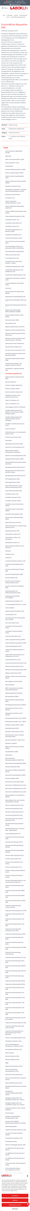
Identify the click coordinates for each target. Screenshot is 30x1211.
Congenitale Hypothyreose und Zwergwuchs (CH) (14, 270)
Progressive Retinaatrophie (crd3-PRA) (14, 924)
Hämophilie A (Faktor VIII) (12, 534)
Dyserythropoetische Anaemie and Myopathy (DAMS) (15, 354)
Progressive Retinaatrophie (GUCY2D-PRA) (13, 953)
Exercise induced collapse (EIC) (14, 392)
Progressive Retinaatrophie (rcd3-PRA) (14, 1008)
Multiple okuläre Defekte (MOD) (14, 725)
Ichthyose (8, 551)
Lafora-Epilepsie (9, 608)
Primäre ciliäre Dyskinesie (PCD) (14, 855)
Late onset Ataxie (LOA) (12, 623)
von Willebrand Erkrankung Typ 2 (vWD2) (14, 1154)
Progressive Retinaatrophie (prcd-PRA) (15, 988)
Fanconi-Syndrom (10, 429)
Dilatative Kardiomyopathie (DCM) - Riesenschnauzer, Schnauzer (15, 339)
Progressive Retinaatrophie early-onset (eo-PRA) (14, 1026)
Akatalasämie (9, 166)
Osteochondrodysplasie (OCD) (13, 808)
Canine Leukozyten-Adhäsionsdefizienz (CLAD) (13, 202)
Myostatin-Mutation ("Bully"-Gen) (15, 740)
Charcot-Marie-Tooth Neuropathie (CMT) (15, 242)
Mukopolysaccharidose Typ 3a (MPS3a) (14, 709)
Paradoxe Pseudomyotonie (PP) (14, 812)
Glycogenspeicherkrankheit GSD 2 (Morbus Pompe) (15, 471)
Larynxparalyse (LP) (11, 614)
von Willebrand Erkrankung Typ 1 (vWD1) (14, 1149)
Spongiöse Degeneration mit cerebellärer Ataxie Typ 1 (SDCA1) (14, 1098)
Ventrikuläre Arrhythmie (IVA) (14, 1138)
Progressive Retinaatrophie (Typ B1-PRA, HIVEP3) (15, 1018)
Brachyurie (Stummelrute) (12, 194)
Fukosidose (8, 440)
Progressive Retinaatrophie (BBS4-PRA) (15, 896)
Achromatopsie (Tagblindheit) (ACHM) (13, 151)
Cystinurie (8, 288)
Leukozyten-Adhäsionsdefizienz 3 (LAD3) (15, 650)
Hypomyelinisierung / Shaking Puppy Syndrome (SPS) (16, 526)
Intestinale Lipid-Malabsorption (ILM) (14, 565)
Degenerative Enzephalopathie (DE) (15, 296)
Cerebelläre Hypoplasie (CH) (13, 234)
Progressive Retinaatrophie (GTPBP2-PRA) (15, 948)
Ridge (6, 1063)
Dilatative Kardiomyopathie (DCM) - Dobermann (15, 334)
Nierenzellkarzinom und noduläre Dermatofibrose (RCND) (15, 801)
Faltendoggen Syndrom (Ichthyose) (15, 407)
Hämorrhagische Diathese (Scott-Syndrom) (14, 546)
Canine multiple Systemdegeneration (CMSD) (16, 212)
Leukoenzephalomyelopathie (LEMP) (15, 643)
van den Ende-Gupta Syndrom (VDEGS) (13, 1134)
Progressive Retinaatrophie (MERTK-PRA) (15, 966)
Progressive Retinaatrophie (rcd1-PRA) (14, 993)
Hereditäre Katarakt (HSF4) (13, 497)
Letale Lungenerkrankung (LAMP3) (15, 639)
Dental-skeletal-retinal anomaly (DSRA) (14, 315)
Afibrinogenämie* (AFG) (12, 163)
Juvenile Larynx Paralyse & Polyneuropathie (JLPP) (12, 581)
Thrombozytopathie (11, 1126)
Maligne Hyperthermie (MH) (13, 673)
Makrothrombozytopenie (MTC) (14, 666)
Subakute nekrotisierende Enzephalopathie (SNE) (12, 1117)
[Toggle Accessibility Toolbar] (28, 1204)
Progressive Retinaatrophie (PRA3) (15, 981)
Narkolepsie (8, 755)
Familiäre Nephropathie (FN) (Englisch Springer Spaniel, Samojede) (13, 418)
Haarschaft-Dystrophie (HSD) (13, 490)
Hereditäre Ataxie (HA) (11, 494)
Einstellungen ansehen (15, 1205)
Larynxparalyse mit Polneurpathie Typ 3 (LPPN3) (15, 618)
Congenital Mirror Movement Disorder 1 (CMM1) (13, 262)
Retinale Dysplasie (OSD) (12, 1056)
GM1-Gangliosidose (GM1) (12, 479)
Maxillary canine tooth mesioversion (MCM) (15, 677)
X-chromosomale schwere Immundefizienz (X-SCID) (12, 1169)
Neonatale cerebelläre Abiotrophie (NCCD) (15, 771)
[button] (27, 1176)
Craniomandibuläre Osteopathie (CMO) (14, 284)
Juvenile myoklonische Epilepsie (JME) (14, 586)
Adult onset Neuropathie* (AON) (14, 159)
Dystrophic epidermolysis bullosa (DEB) (14, 359)
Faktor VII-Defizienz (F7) (12, 400)
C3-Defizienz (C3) (10, 198)
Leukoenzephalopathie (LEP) (13, 646)
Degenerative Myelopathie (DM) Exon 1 (16, 300)
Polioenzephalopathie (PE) (12, 833)
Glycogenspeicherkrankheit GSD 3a (15, 475)
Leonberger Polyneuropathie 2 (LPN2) (14, 632)
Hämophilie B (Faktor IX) (12, 542)
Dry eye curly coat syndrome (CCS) (15, 350)
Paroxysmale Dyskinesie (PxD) (14, 815)
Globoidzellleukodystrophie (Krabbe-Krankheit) (15, 463)
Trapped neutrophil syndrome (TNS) (15, 1130)
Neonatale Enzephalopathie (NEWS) (15, 775)
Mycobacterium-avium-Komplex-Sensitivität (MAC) (14, 735)
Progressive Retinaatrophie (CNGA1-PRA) (15, 901)
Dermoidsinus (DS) (10, 323)
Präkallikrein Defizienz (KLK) (13, 1041)
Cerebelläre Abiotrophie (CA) (13, 223)
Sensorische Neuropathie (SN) (13, 1074)
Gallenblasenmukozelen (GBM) (14, 444)
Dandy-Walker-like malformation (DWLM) (14, 292)
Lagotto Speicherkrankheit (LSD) (14, 611)
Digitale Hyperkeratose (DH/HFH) (14, 326)
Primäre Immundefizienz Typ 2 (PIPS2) (14, 863)
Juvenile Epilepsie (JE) (11, 577)
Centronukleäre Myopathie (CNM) (15, 216)
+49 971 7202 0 (20, 1)
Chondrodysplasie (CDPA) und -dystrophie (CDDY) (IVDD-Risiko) (14, 247)
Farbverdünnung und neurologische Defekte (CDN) (15, 433)
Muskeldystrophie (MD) (12, 728)
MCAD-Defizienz (9, 685)
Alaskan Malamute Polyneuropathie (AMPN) (15, 182)
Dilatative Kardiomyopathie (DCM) (15, 330)
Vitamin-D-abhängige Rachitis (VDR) (15, 1145)
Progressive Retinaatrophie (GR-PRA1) (14, 938)
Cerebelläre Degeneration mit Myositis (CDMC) (13, 230)
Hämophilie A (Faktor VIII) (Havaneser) (12, 538)
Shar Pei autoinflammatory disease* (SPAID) (15, 1078)
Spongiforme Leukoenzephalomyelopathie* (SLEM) (14, 1092)
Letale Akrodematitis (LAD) (13, 636)
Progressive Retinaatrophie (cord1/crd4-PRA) (13, 906)
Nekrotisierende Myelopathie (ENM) (15, 763)
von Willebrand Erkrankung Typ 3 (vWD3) (14, 1159)
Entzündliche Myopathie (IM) (13, 373)
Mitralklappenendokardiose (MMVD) (15, 705)
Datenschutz (15, 1208)
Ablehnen (15, 1200)
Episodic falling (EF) (10, 382)
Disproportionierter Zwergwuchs (14, 343)
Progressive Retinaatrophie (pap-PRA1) (14, 976)
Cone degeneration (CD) (12, 258)
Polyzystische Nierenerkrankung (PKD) (14, 837)
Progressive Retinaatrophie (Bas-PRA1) (14, 886)
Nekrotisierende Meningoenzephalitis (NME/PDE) (14, 759)
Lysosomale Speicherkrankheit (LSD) (15, 663)
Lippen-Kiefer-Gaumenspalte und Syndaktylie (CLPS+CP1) (14, 655)
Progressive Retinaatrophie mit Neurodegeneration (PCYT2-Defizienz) (14, 1032)
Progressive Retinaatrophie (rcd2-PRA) (14, 1003)
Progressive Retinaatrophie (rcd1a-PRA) (15, 998)
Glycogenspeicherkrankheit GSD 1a (15, 467)
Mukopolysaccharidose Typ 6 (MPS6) (15, 718)
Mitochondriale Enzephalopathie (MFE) (14, 700)
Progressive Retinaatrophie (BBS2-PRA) (15, 891)
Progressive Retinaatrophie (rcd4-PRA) (14, 1013)
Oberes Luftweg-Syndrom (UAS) (14, 805)
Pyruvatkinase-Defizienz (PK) (13, 1049)
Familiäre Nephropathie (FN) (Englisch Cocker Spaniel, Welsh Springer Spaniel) (14, 412)
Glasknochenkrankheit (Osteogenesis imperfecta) (12, 451)
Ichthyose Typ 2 (9, 554)
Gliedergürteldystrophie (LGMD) (14, 459)
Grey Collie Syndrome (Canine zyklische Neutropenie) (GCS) (13, 486)
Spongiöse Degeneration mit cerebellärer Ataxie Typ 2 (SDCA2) (14, 1103)
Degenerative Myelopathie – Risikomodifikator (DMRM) (13, 310)
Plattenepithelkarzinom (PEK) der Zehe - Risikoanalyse (14, 829)
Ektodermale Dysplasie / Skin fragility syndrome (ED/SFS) (13, 364)
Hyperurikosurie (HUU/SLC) (13, 522)
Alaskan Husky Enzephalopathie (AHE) (14, 177)
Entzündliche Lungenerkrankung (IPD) (14, 369)
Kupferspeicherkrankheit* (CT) (14, 601)
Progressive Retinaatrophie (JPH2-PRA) (15, 961)
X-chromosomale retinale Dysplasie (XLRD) (15, 1164)
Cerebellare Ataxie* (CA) (12, 219)
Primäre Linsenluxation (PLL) (13, 867)
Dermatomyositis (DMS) (12, 320)
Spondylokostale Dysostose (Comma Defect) (15, 1087)
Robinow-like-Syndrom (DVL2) (14, 1066)
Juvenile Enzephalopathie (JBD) (14, 574)
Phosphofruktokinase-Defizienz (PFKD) (14, 824)
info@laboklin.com (15, 4)
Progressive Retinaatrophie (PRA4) (15, 984)
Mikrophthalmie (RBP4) (12, 696)
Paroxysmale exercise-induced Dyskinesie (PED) (14, 819)
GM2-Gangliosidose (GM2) (12, 482)
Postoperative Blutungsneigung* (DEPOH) (14, 851)
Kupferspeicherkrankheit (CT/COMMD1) (12, 597)
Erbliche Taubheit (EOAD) (12, 388)
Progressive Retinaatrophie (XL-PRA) (15, 1022)
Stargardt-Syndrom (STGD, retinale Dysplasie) (15, 1108)
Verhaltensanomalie (11, 1141)
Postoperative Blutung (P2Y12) (14, 842)
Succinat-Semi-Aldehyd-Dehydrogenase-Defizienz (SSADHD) (15, 1122)
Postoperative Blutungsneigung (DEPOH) (14, 846)
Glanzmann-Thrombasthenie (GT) (14, 447)
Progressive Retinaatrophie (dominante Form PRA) (13, 929)
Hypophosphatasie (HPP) (12, 531)
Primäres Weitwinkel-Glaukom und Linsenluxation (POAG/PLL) (15, 881)
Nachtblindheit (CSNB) (11, 751)
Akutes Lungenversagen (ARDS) (14, 173)
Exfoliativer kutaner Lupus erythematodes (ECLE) (12, 396)
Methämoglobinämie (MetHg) (13, 693)
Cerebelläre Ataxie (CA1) (12, 226)
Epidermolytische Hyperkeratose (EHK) (14, 377)
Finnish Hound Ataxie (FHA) (13, 437)
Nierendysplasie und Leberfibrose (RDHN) (15, 796)
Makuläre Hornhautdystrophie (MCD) (16, 669)
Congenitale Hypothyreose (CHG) (14, 266)
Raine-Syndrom (9, 1053)
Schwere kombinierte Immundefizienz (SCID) (11, 1070)
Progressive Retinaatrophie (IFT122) (15, 957)
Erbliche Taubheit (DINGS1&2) (13, 385)
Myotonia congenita (11, 743)
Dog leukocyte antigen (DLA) (13, 347)
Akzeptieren (15, 1195)
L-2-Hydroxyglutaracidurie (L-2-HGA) (15, 604)
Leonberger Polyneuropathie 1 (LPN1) (14, 627)
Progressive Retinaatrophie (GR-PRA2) (14, 943)
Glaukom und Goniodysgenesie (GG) (15, 455)
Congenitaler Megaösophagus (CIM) (15, 275)
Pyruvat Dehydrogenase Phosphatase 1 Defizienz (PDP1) (14, 1045)
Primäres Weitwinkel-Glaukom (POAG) (14, 876)
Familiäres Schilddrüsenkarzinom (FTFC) (14, 424)
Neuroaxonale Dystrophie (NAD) (14, 782)
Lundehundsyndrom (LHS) (12, 659)
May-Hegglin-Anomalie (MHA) (13, 681)
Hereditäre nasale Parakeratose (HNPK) (14, 505)
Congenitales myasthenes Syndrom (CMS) (15, 279)
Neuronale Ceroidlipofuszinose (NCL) (15, 785)
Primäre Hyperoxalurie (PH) (13, 859)
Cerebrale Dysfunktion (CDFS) (13, 238)
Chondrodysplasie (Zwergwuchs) (14, 251)
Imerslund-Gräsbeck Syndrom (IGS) (15, 561)
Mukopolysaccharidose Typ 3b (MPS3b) (14, 714)
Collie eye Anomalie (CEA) (12, 255)
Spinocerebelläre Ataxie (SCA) (13, 1083)
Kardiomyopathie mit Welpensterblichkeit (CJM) (12, 591)
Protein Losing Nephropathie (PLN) (15, 1038)
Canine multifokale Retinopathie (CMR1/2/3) (14, 207)
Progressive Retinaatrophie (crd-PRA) (16, 910)
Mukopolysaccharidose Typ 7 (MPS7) (15, 721)
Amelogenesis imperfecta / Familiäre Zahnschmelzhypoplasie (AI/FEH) (15, 190)
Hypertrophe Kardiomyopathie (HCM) (14, 518)
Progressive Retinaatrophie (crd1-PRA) (14, 914)
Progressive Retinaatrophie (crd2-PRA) (14, 919)
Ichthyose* (8, 557)
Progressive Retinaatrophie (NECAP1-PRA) (16, 971)
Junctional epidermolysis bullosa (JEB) (14, 570)
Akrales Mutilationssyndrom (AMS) (15, 169)
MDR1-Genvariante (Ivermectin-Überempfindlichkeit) (14, 689)
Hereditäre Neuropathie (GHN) (14, 514)
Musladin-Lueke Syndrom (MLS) (14, 731)
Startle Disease (9, 1113)
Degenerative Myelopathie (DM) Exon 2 (16, 305)
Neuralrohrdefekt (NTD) (12, 778)
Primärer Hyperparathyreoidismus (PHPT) (15, 871)
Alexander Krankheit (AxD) (13, 186)
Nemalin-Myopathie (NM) (12, 766)
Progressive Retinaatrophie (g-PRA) (15, 934)
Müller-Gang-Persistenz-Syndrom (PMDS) (14, 747)
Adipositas (8, 156)
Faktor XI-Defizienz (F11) (12, 403)
